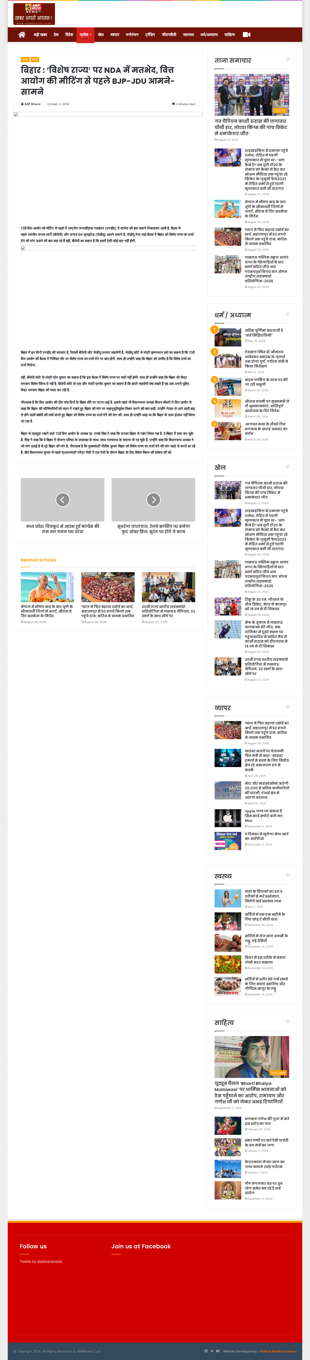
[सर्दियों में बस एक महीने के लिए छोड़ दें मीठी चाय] (228, 921)
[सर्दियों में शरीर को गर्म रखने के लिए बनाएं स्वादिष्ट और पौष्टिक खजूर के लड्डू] (228, 986)
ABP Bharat (32, 104)
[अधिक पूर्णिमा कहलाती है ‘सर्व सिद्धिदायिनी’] (228, 337)
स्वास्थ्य (188, 34)
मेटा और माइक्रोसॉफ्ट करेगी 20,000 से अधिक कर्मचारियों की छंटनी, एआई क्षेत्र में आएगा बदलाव (267, 790)
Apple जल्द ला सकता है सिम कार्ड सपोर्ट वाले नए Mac (264, 816)
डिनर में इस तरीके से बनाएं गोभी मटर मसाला (265, 960)
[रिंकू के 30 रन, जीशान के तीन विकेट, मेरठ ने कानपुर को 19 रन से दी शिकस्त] (228, 606)
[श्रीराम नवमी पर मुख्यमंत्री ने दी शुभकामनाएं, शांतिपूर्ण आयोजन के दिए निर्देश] (228, 408)
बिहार (35, 59)
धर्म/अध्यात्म (209, 34)
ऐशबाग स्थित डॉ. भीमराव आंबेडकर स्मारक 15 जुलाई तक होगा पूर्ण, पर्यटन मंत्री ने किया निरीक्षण (266, 359)
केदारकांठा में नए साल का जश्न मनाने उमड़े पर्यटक (265, 1164)
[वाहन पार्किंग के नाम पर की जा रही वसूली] (228, 387)
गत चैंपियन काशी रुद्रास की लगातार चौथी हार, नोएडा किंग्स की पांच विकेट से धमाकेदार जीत (251, 127)
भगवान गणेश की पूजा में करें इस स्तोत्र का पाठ (267, 1121)
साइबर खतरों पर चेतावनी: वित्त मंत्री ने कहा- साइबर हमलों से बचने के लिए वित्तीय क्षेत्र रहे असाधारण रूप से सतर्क (267, 760)
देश (56, 34)
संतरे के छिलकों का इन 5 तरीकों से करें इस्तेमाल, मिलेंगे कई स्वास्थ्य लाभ (263, 896)
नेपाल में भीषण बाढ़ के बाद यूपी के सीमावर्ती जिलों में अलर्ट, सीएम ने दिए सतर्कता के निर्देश (47, 611)
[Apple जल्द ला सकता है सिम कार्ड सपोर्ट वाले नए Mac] (228, 818)
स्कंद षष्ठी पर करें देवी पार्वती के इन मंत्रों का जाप (266, 1143)
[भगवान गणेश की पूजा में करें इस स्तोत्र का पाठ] (228, 1126)
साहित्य (230, 34)
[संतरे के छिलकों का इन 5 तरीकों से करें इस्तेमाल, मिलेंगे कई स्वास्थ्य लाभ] (228, 898)
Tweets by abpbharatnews (41, 1261)
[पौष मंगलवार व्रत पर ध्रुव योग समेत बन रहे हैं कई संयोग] (228, 1190)
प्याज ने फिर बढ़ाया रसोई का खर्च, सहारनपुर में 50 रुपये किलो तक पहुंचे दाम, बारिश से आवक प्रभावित (107, 611)
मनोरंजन (132, 34)
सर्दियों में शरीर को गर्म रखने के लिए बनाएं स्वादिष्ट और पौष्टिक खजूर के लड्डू (266, 984)
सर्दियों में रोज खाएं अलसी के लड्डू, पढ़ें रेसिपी (266, 938)
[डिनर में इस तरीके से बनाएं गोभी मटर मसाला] (228, 964)
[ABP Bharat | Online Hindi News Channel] (34, 14)
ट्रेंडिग (150, 34)
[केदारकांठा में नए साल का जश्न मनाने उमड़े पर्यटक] (228, 1169)
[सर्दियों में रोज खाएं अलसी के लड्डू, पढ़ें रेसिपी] (228, 943)
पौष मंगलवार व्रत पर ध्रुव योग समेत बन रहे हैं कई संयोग (263, 1188)
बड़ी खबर (40, 34)
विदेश (69, 34)
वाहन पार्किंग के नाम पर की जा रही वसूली (266, 382)
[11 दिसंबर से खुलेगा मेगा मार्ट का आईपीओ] (228, 841)
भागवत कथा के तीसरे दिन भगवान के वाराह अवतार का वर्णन (266, 429)
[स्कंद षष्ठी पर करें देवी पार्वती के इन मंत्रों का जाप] (228, 1147)
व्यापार (114, 34)
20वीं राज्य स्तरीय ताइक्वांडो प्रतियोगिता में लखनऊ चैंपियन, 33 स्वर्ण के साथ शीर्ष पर (168, 611)
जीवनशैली (169, 34)
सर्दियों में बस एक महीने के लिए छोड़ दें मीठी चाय (265, 917)
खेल (101, 34)
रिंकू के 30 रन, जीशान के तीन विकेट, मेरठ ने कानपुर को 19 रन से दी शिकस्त (266, 604)
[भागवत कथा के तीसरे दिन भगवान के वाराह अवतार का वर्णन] (228, 431)
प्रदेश (84, 34)
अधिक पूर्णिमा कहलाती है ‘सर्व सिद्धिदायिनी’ (264, 333)
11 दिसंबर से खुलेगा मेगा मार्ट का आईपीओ (267, 836)
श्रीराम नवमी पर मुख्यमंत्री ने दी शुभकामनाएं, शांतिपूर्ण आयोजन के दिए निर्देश (267, 406)
